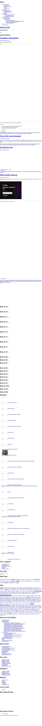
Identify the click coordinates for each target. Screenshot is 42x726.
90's (15, 587)
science (21, 610)
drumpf (29, 579)
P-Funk (22, 281)
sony (14, 611)
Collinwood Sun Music (6, 10)
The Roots (27, 612)
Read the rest (3, 131)
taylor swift (22, 144)
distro (33, 132)
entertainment (34, 593)
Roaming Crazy (28, 609)
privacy (8, 608)
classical (10, 589)
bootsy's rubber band (22, 588)
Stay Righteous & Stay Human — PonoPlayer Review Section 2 (14, 623)
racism (33, 608)
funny (24, 171)
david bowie (13, 592)
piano (1, 607)
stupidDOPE (4, 682)
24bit (9, 587)
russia (38, 609)
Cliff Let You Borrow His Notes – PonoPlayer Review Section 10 (14, 631)
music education (12, 605)
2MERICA (1, 579)
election (23, 593)
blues (17, 588)
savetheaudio (2, 610)
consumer (9, 591)
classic (13, 579)
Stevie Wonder (35, 611)
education (19, 593)
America (21, 587)
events (13, 595)
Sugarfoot (14, 612)
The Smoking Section (5, 684)
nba (23, 605)
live (14, 581)
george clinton (11, 281)
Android (28, 587)
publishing (8, 133)
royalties (37, 281)
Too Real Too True (6, 147)
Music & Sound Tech (7, 6)
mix (4, 603)
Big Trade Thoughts (5, 651)
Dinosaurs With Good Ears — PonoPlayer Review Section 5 (14, 626)
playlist (7, 607)
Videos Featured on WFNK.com (9, 14)
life (35, 132)
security (24, 610)
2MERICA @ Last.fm (5, 661)
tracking (31, 612)
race (30, 608)
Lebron (29, 600)
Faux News (23, 595)
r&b (28, 608)
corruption (17, 591)
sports (28, 611)
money (17, 603)
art (33, 587)
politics (25, 281)
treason (37, 612)
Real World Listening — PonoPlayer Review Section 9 (13, 630)
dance (7, 592)
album (18, 587)
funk (36, 579)
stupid (4, 612)
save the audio (7, 610)
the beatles (23, 612)
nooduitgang (6, 24)
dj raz (38, 592)
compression (39, 589)
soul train (19, 611)
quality (12, 133)
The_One (29, 144)
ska (27, 610)
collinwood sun (30, 589)
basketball (8, 579)
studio (2, 612)
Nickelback (10, 169)
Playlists (5, 7)
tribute (40, 612)
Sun (17, 612)
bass (4, 588)
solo (11, 611)
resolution (15, 609)
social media (8, 611)
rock (38, 171)
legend (39, 600)
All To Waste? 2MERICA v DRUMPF (8, 648)
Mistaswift (1, 603)
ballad (38, 587)
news (36, 605)
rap (38, 608)
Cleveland (17, 579)
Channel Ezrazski (5, 664)
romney (35, 609)
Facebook (19, 595)
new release (33, 605)
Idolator (3, 680)
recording (1, 609)
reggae (5, 609)
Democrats (23, 592)
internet (27, 143)
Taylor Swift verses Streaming (10, 136)
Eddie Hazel (2, 281)
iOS (4, 599)
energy (30, 593)
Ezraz (31, 579)
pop (37, 607)
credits (27, 132)
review (19, 609)
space (26, 611)
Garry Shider (6, 281)
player (4, 607)
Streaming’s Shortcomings (9, 38)
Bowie (33, 588)
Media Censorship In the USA (7, 653)
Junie (5, 600)
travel (34, 612)
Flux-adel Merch (4, 665)
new (25, 605)
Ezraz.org (5, 12)
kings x (19, 600)
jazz (26, 599)
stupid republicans (9, 612)
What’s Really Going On (8, 175)
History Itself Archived (7, 635)
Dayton (17, 592)
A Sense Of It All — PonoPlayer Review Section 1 (12, 622)
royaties (12, 144)
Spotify (15, 144)
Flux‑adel (39, 595)
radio (14, 133)
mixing (7, 603)
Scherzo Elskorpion (16, 610)
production (5, 133)
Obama (39, 605)
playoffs (14, 607)
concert (23, 579)
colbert (26, 589)
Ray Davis (31, 281)
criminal (31, 591)
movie (23, 603)
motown (20, 603)
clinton (18, 589)
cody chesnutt (22, 589)
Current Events (6, 8)
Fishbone (32, 595)
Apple (4, 579)
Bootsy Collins (30, 280)
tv (15, 582)
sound (9, 582)
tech (26, 133)
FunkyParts (5, 179)
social (4, 611)
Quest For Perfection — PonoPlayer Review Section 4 (13, 625)
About (3, 639)
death (20, 592)
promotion (15, 608)
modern (13, 603)
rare (40, 608)
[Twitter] (0, 32)
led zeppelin (33, 600)
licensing (30, 143)
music (37, 132)
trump (14, 582)
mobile (10, 603)
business (24, 143)
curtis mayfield (3, 592)
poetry (17, 607)
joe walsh (2, 600)
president (1, 608)
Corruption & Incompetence (6, 646)
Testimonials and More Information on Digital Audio (12, 636)
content (34, 280)
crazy (26, 591)
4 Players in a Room (5, 647)
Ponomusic (29, 607)
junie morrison (9, 600)
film (27, 595)
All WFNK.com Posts (5, 4)
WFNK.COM (5, 27)
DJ (36, 592)
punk (23, 608)
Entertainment (6, 5)
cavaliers (40, 588)
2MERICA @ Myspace (6, 662)
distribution (30, 132)
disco (30, 592)
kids (13, 600)
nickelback (35, 171)
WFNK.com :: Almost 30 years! (7, 638)
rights (16, 133)
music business (37, 143)
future (39, 596)
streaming (23, 133)
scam (11, 610)
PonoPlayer (34, 607)
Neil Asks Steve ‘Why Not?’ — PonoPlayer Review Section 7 (14, 628)
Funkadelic (32, 596)
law (14, 281)
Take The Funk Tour (9, 15)
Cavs (11, 579)
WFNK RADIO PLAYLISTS (9, 16)
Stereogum (4, 681)
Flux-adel (33, 579)
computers (1, 591)
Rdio (5, 144)
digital (27, 579)
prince (5, 608)
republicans (2, 582)
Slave (29, 610)
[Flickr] (1, 32)
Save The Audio (6, 19)
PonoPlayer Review (7, 18)
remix (8, 609)
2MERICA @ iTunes (5, 660)
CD (3, 589)
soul (7, 582)
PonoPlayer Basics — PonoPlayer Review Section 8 (12, 629)
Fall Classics (4, 652)
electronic (26, 593)
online (1, 144)
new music (28, 605)
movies (26, 603)
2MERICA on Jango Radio (6, 663)
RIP (24, 609)
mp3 (28, 603)
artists (19, 132)
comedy (20, 579)
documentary (2, 593)
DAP (9, 592)
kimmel (16, 600)
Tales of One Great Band (6, 649)
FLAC (36, 595)
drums (9, 593)
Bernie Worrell (25, 280)
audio (21, 132)
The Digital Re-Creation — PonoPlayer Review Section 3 (13, 624)
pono (26, 607)
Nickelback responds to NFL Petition (4, 169)
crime (41, 280)
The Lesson (4, 683)
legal (36, 600)
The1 (26, 144)
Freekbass (3, 689)
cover (25, 579)
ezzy (8, 40)
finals (29, 595)
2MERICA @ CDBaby (6, 659)
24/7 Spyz (6, 587)
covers (23, 591)
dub (11, 593)
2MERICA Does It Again (6, 654)
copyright (23, 132)
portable (40, 607)
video (40, 281)
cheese (22, 171)
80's (13, 587)
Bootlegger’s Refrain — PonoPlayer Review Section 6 (13, 627)
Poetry (5, 9)
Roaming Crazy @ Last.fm (6, 666)
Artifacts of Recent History (10, 20)
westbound (2, 282)
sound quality (20, 133)
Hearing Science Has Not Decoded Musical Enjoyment (15, 21)
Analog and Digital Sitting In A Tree (12, 22)
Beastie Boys (8, 588)
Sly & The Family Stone (35, 610)
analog (25, 587)
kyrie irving (23, 600)
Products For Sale (5, 568)
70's (11, 587)
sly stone (1, 611)
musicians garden (19, 605)
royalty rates (8, 144)
